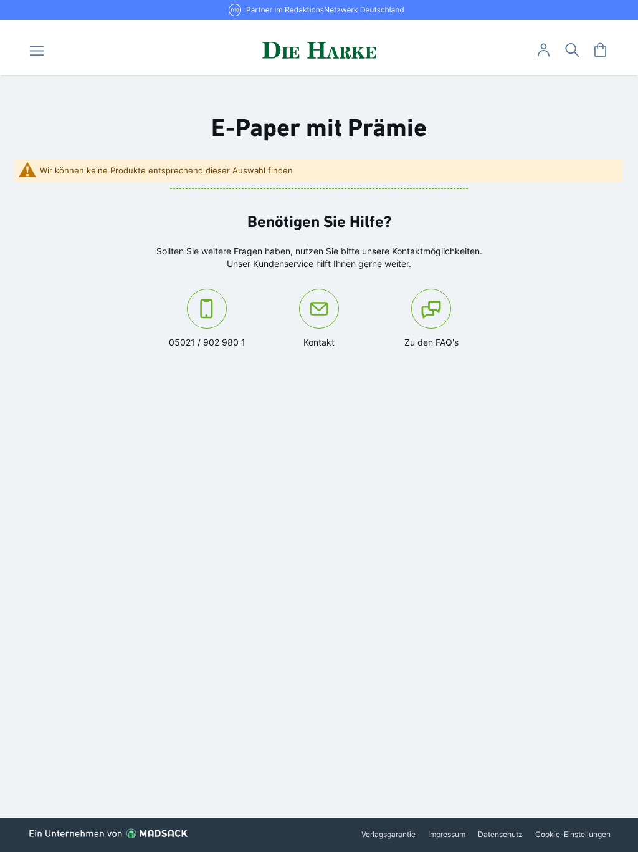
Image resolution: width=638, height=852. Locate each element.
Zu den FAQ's (431, 342)
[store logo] (319, 50)
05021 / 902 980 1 (215, 341)
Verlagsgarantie (388, 834)
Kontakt (339, 341)
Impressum (446, 834)
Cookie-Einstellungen (573, 834)
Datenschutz (500, 834)
